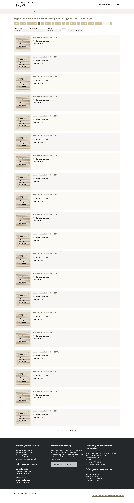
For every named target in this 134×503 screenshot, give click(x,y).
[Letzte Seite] (81, 30)
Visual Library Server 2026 (17, 501)
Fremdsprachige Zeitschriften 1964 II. (45, 155)
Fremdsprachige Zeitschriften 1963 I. (45, 96)
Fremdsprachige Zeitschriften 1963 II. (45, 116)
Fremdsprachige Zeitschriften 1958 (45, 57)
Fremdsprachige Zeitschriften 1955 (45, 194)
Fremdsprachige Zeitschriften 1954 (45, 37)
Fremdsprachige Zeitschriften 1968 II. (45, 391)
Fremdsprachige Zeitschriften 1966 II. (45, 253)
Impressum (105, 496)
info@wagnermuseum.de (96, 464)
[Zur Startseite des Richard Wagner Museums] (25, 4)
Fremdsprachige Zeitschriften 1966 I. (45, 234)
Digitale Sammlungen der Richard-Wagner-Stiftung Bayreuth (46, 18)
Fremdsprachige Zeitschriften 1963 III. (46, 135)
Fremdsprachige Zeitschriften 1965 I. (45, 175)
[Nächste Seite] (78, 30)
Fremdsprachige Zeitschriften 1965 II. (45, 214)
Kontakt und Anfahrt (116, 496)
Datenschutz (96, 496)
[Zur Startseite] (110, 4)
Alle (16, 24)
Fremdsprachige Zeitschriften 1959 (45, 76)
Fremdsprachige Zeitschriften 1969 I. (45, 411)
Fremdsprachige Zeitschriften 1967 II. (45, 312)
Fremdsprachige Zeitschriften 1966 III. (46, 273)
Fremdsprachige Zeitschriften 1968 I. (45, 371)
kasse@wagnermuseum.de (27, 459)
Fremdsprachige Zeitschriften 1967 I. (45, 293)
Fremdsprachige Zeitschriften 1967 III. (46, 332)
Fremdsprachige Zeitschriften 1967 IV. (46, 352)
